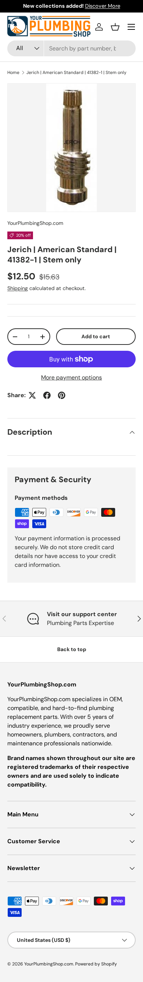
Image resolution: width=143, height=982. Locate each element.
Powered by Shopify (96, 964)
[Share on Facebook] (47, 395)
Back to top (71, 649)
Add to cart (95, 336)
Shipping (17, 288)
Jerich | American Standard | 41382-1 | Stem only (76, 72)
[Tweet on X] (32, 395)
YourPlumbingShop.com (35, 223)
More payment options (71, 377)
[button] (115, 27)
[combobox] (71, 48)
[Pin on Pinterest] (61, 395)
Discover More (102, 6)
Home (13, 72)
